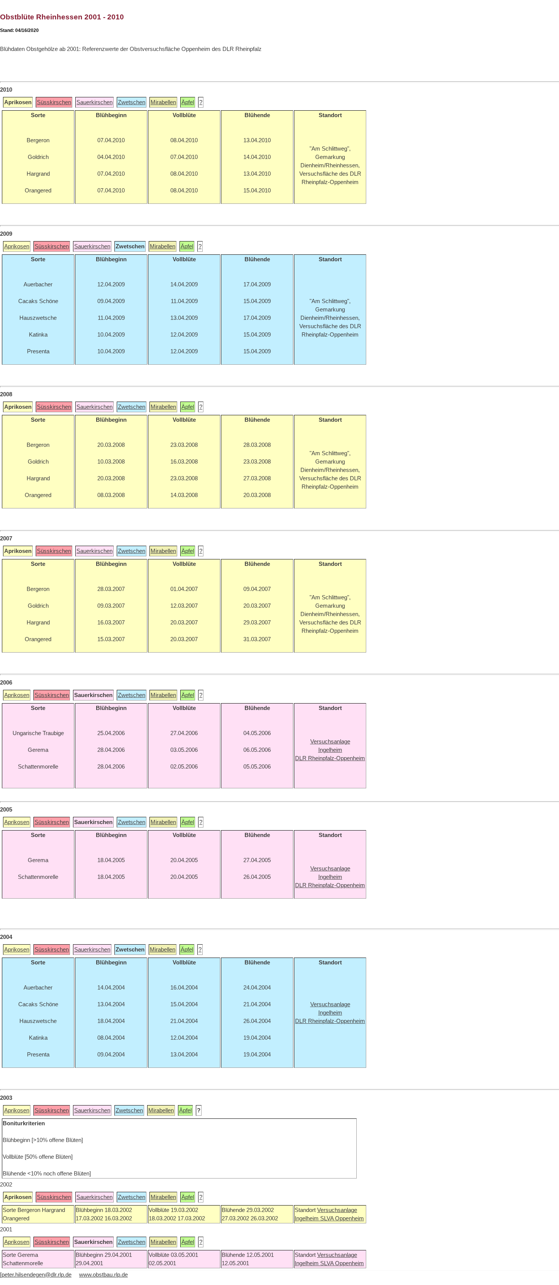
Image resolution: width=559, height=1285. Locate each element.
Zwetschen (131, 102)
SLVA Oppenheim (342, 1218)
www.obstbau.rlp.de (103, 1275)
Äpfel (187, 102)
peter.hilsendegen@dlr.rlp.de (36, 1275)
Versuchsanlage (337, 1210)
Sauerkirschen (94, 102)
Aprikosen (16, 246)
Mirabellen (163, 102)
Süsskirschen (54, 102)
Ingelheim (307, 1218)
